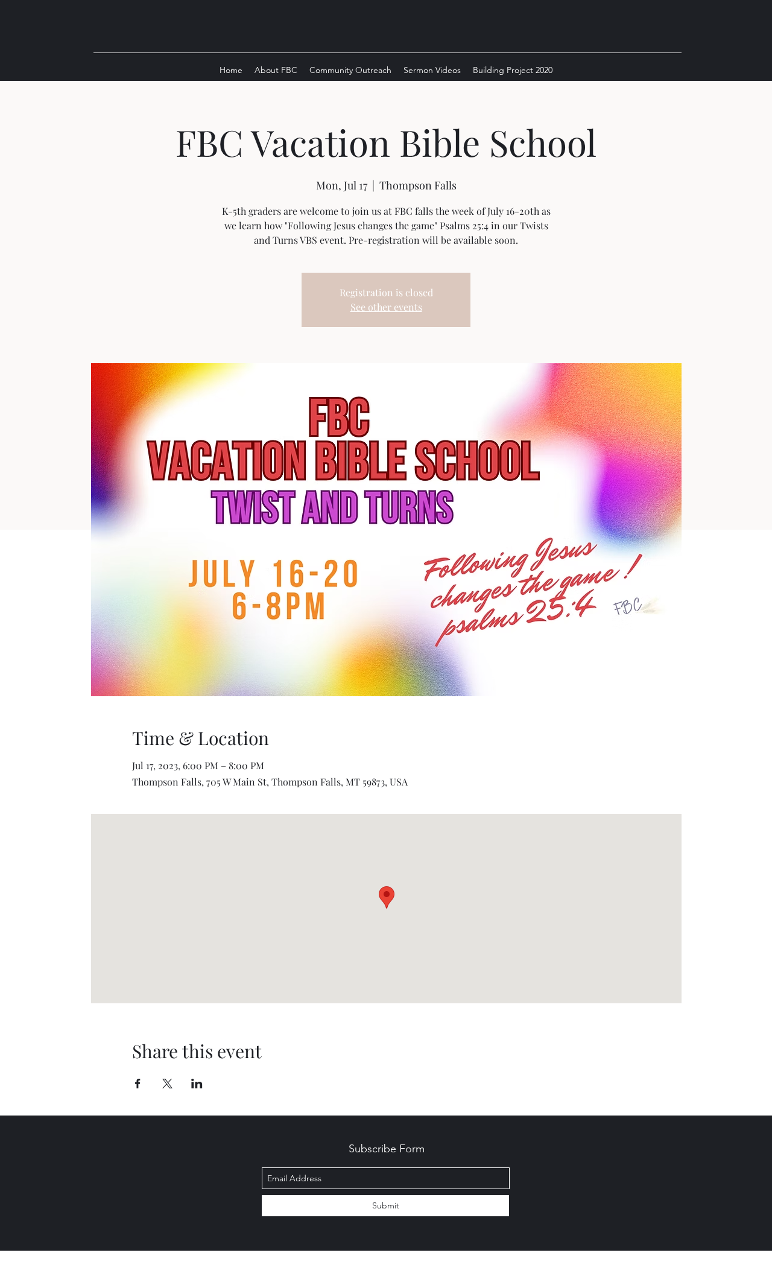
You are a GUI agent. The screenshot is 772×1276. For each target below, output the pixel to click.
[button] (275, 70)
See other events (386, 306)
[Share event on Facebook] (138, 1083)
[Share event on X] (167, 1083)
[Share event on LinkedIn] (197, 1083)
